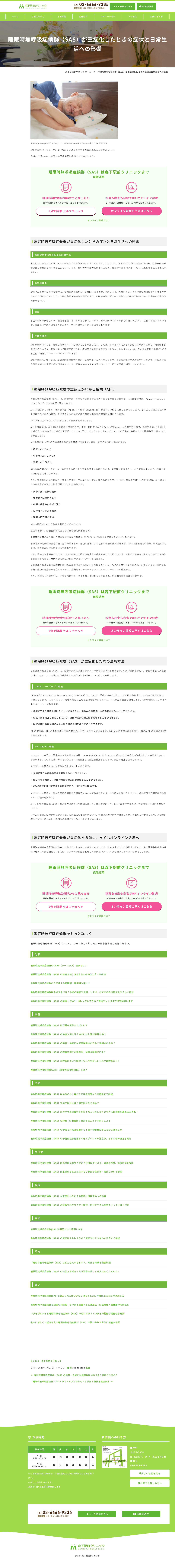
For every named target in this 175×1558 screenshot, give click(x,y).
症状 (69, 1367)
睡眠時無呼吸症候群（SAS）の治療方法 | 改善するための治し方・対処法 (68, 974)
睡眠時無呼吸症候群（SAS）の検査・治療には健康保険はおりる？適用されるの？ (72, 1043)
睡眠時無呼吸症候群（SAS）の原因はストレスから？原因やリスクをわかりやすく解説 (75, 1238)
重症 (88, 1367)
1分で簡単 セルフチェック (66, 211)
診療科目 (61, 16)
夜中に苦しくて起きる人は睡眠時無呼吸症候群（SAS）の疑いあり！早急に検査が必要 (75, 1322)
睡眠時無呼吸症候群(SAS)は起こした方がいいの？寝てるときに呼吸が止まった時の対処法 (77, 1295)
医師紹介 (83, 16)
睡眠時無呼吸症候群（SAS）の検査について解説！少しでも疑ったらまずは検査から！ (75, 1060)
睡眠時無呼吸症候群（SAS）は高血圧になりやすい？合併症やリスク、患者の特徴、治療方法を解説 (82, 1162)
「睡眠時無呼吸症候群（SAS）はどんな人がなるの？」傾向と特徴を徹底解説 (70, 1262)
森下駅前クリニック (91, 1555)
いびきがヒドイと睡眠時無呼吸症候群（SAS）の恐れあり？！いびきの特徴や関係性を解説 (77, 1313)
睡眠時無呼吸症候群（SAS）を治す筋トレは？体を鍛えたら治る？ (64, 1103)
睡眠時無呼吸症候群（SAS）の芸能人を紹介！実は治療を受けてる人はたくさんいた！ (75, 1271)
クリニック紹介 (108, 16)
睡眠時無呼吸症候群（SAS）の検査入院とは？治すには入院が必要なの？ (68, 1034)
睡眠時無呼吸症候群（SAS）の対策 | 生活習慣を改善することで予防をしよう (70, 1120)
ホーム (15, 16)
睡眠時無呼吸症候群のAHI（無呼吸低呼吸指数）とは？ (58, 1069)
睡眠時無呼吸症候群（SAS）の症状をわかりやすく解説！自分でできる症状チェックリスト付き (79, 1205)
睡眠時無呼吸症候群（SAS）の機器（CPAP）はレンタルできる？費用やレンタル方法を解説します (81, 1001)
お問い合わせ (156, 16)
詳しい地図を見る (151, 1473)
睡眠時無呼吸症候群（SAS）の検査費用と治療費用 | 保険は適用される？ (68, 1052)
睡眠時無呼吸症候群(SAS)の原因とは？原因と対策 (56, 1229)
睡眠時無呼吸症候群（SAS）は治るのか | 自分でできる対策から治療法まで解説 (71, 1094)
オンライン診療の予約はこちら (131, 211)
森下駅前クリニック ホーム (78, 71)
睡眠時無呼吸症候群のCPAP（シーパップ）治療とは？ (58, 965)
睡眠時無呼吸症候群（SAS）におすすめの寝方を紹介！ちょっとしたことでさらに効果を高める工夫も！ (84, 1111)
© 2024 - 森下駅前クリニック (46, 1361)
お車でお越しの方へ (151, 1483)
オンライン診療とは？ (99, 220)
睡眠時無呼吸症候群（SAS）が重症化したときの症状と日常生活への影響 (68, 1196)
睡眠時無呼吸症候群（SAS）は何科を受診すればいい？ (59, 1025)
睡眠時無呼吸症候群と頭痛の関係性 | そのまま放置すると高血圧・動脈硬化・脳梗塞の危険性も (79, 1304)
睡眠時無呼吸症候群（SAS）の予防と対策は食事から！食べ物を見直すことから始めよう (76, 1129)
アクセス (133, 16)
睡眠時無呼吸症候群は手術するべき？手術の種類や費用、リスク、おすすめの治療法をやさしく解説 (82, 992)
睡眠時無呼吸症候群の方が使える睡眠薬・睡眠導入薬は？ (60, 983)
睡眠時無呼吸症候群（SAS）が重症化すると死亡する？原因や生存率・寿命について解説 (76, 1171)
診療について (38, 16)
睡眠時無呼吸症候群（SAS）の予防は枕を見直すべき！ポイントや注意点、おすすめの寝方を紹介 (80, 1138)
